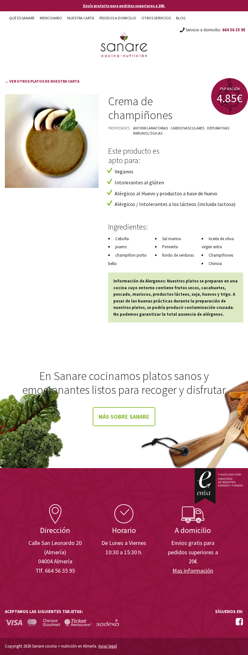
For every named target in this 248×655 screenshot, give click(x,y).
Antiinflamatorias (150, 128)
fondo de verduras (178, 255)
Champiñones (221, 255)
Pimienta (170, 247)
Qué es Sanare (22, 17)
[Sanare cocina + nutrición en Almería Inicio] (124, 38)
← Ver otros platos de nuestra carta (42, 81)
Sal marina (171, 238)
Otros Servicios (156, 17)
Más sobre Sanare (124, 416)
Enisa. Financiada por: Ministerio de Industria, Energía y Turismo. (218, 486)
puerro (121, 247)
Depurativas (218, 128)
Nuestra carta (80, 17)
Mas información (192, 570)
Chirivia (215, 263)
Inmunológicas (147, 133)
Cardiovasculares (187, 128)
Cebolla (122, 238)
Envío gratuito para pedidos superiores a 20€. (124, 5)
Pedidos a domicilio (117, 17)
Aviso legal (107, 646)
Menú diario (51, 17)
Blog (181, 17)
